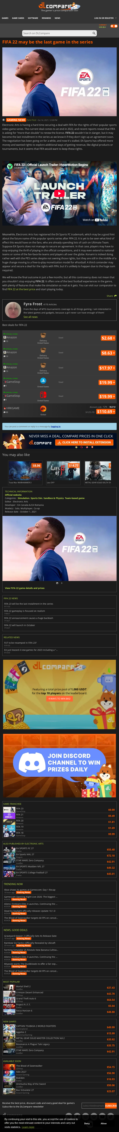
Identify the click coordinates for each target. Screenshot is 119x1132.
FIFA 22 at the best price (21, 289)
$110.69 (105, 411)
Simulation (23, 498)
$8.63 (107, 353)
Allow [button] (104, 1123)
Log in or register (104, 18)
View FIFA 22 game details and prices (24, 588)
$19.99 (106, 382)
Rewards (46, 18)
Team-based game (74, 498)
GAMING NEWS (16, 120)
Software (33, 18)
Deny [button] (87, 1123)
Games (5, 18)
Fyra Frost (32, 120)
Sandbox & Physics (54, 498)
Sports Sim (36, 498)
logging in (56, 426)
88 (6, 412)
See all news (31, 317)
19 (6, 341)
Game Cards (18, 18)
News (57, 18)
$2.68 (107, 338)
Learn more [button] (28, 1127)
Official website (13, 494)
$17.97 (106, 368)
